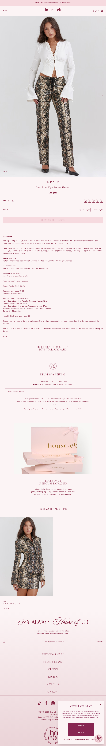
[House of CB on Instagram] (53, 703)
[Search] (92, 10)
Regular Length (84, 210)
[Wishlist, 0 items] (98, 10)
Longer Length (98, 210)
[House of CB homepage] (53, 735)
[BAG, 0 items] (101, 10)
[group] (53, 193)
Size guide (12, 201)
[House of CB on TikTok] (39, 703)
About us (53, 684)
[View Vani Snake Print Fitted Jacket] (26, 556)
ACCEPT (81, 725)
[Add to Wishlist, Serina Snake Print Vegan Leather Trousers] (58, 182)
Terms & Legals (53, 662)
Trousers (14, 293)
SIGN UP (100, 641)
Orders (53, 669)
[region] (53, 96)
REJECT (81, 732)
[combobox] (53, 391)
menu (5, 10)
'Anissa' (30, 248)
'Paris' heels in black (23, 268)
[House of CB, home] (53, 10)
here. (97, 717)
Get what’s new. (65, 3)
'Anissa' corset (8, 268)
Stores (53, 676)
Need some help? (53, 654)
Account (53, 691)
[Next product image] (103, 96)
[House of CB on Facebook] (46, 703)
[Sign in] (95, 10)
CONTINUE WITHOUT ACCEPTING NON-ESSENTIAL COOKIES (81, 739)
